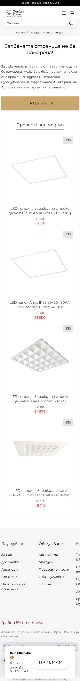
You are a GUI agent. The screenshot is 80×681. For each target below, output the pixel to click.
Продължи (40, 103)
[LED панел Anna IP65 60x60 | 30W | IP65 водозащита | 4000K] (40, 264)
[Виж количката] (73, 12)
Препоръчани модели (40, 124)
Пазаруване (12, 543)
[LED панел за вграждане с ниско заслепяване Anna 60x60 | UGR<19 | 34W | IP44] (40, 170)
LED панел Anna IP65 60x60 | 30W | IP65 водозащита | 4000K (40, 304)
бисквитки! (19, 671)
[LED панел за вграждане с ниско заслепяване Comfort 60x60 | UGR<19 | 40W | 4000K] (40, 358)
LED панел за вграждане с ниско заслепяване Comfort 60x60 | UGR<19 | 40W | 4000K (40, 399)
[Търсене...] (71, 23)
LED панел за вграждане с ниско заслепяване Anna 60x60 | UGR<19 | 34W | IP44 (40, 210)
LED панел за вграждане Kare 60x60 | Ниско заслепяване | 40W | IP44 (40, 493)
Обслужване (51, 543)
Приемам (51, 662)
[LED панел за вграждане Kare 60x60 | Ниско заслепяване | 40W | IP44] (40, 452)
